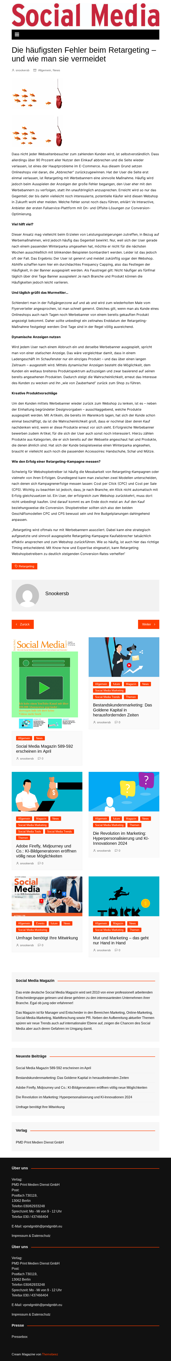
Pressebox (20, 1337)
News (56, 70)
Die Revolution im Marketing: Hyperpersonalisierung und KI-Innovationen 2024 (121, 838)
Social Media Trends (107, 697)
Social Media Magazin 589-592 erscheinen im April (53, 1068)
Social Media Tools (29, 831)
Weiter (146, 624)
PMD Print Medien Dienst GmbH (40, 1142)
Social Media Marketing (109, 690)
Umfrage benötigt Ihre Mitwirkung (47, 938)
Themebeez (50, 1354)
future (116, 684)
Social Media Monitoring (32, 929)
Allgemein (44, 70)
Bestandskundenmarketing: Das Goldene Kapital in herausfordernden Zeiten (122, 710)
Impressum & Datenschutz (31, 1235)
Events (40, 923)
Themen (131, 697)
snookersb (22, 70)
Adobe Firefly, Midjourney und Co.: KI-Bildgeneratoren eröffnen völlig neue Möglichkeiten (46, 851)
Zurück (25, 624)
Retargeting (26, 566)
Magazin (131, 684)
